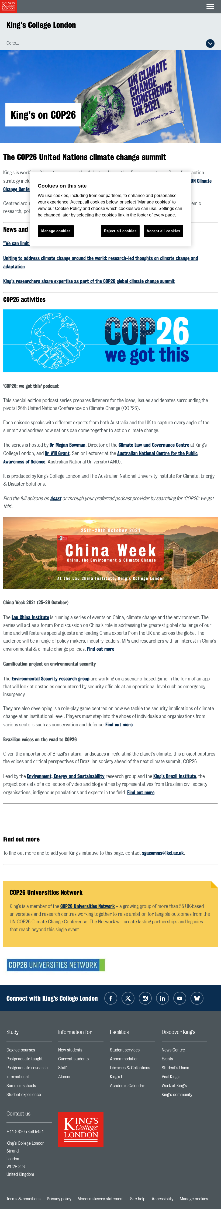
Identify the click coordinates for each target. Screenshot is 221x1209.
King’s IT (132, 1078)
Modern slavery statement (101, 1199)
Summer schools (29, 1087)
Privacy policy (59, 1199)
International (29, 1078)
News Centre (184, 1051)
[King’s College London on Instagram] (145, 998)
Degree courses (29, 1051)
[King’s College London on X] (128, 998)
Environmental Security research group (50, 678)
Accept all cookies (163, 231)
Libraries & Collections (132, 1069)
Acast (55, 498)
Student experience (29, 1096)
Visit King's (184, 1078)
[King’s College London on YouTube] (179, 998)
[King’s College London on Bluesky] (197, 998)
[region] (110, 209)
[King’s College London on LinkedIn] (162, 998)
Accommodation (132, 1060)
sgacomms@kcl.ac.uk (163, 852)
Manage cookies (194, 1199)
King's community (184, 1096)
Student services (132, 1051)
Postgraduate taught (29, 1060)
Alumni (80, 1078)
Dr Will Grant (57, 453)
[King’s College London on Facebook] (110, 998)
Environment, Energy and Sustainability (66, 776)
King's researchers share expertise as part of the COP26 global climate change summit (89, 281)
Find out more (100, 648)
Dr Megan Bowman (67, 444)
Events (184, 1060)
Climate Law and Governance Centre (154, 444)
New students (80, 1051)
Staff (80, 1069)
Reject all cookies (120, 231)
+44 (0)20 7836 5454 (25, 1132)
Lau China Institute (30, 617)
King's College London (41, 25)
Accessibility (162, 1199)
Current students (80, 1060)
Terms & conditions (23, 1199)
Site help (137, 1199)
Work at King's (184, 1087)
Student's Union (184, 1069)
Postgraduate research (29, 1069)
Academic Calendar (132, 1087)
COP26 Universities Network (87, 906)
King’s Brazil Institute (174, 776)
